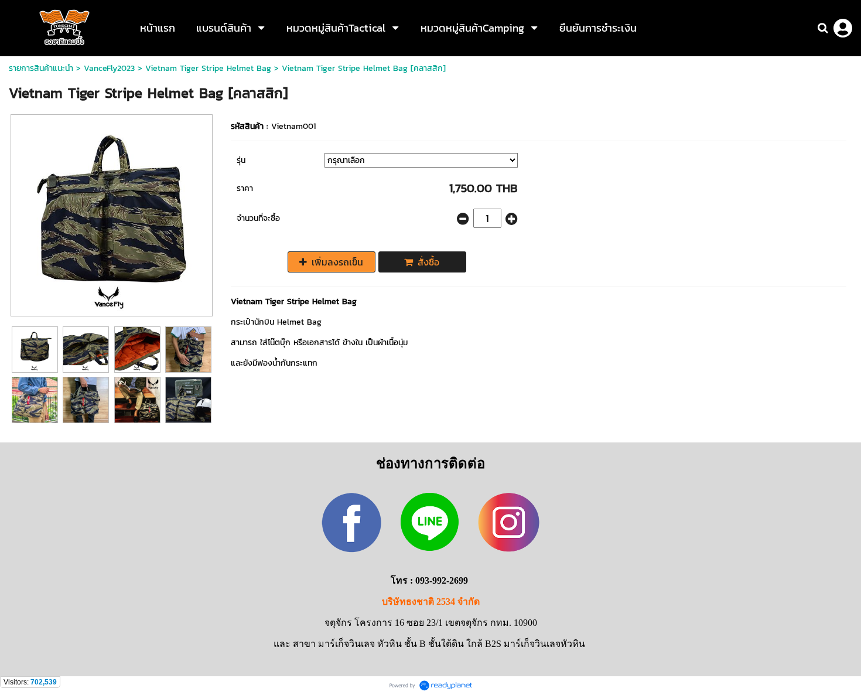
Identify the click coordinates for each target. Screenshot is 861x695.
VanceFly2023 (109, 68)
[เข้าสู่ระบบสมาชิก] (842, 28)
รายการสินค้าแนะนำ (41, 68)
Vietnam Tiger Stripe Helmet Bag (208, 68)
